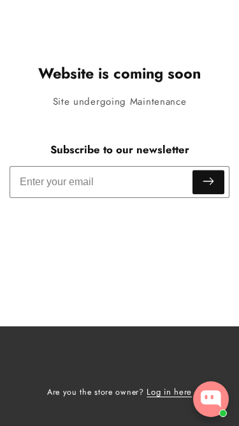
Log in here (169, 392)
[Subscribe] (208, 182)
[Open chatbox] (211, 399)
